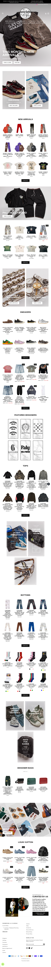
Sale (19, 23)
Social (3, 950)
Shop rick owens (35, 724)
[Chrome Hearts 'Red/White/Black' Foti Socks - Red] (17, 691)
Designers (22, 21)
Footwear (41, 21)
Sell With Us (4, 946)
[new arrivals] (13, 287)
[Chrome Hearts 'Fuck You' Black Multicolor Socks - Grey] (45, 670)
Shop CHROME (36, 546)
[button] (48, 484)
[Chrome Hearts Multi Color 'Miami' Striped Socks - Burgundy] (9, 691)
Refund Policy (29, 931)
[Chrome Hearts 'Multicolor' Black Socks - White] (45, 690)
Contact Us (28, 927)
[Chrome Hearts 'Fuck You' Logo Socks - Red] (30, 690)
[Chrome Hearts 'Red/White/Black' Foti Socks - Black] (19, 691)
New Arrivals (10, 21)
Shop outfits (17, 541)
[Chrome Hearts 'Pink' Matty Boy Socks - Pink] (33, 669)
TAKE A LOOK (7, 62)
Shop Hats (25, 756)
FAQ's (27, 925)
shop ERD (15, 724)
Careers (28, 923)
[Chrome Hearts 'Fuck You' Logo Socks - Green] (32, 690)
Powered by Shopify (25, 960)
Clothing (31, 21)
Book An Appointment (7, 948)
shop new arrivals (17, 545)
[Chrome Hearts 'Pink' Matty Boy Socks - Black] (29, 669)
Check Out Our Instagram (40, 913)
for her (17, 62)
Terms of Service (29, 929)
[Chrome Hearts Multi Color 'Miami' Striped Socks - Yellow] (7, 691)
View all (25, 180)
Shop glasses (25, 576)
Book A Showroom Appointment (33, 23)
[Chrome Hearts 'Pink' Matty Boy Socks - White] (31, 669)
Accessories (11, 23)
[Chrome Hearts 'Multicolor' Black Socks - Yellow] (43, 690)
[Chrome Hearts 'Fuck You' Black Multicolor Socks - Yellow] (43, 670)
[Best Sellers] (13, 90)
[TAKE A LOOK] (37, 90)
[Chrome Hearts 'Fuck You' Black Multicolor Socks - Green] (41, 670)
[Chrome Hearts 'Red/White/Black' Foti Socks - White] (21, 691)
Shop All (36, 550)
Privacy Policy (29, 933)
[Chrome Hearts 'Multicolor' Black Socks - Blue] (41, 690)
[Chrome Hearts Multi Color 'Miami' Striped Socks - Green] (6, 691)
